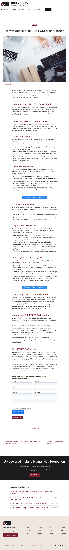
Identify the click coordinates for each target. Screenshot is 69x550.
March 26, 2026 (55, 503)
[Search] (48, 9)
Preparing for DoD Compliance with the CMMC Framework (29, 503)
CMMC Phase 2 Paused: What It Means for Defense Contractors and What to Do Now (31, 492)
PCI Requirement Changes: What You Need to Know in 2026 (29, 507)
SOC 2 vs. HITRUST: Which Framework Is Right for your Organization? (26, 498)
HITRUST (34, 25)
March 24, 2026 (55, 507)
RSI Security (19, 3)
